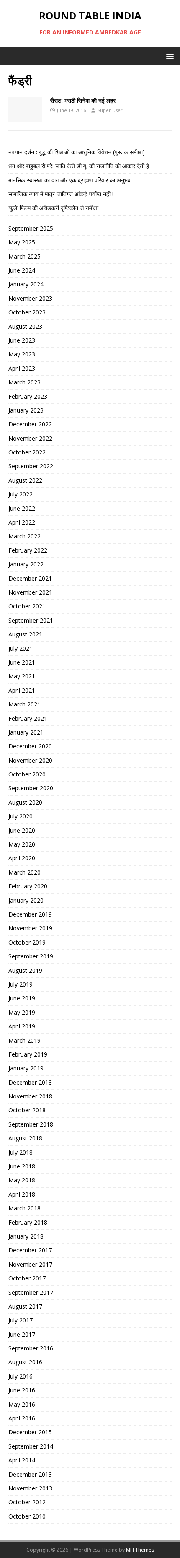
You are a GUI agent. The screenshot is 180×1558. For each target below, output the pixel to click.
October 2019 (27, 942)
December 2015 (30, 1432)
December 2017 (30, 1250)
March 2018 (24, 1208)
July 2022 (20, 494)
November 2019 (30, 928)
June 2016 (21, 1390)
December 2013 (30, 1474)
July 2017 (20, 1320)
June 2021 (21, 662)
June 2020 (21, 830)
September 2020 (30, 788)
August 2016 (25, 1362)
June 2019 (21, 998)
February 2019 (27, 1054)
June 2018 (21, 1166)
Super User (110, 110)
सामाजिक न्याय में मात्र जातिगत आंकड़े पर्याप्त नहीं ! (60, 194)
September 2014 (30, 1446)
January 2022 (26, 564)
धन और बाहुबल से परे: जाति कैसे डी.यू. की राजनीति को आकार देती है (78, 166)
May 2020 (21, 844)
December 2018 (30, 1082)
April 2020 (21, 858)
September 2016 (30, 1348)
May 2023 (21, 354)
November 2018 (30, 1096)
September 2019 (30, 956)
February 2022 (27, 550)
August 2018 (25, 1138)
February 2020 (27, 886)
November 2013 (30, 1488)
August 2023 (25, 326)
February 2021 (27, 718)
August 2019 (25, 970)
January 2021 (26, 732)
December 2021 (30, 578)
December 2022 (30, 424)
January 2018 (26, 1236)
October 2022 (27, 452)
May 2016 (21, 1404)
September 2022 (30, 466)
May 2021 (21, 676)
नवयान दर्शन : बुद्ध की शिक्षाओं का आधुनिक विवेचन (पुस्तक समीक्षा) (76, 152)
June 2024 (21, 270)
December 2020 (30, 746)
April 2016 (21, 1418)
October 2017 (27, 1278)
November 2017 (30, 1264)
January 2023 (26, 410)
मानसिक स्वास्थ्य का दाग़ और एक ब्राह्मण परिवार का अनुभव (69, 180)
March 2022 (24, 536)
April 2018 (21, 1194)
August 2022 (25, 480)
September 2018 (30, 1124)
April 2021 (21, 690)
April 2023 (21, 368)
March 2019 (24, 1040)
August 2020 (25, 802)
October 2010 (27, 1516)
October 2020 (27, 774)
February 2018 (27, 1222)
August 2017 (25, 1306)
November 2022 (30, 438)
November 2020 (30, 760)
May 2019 (21, 1012)
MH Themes (140, 1549)
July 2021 (20, 648)
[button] (168, 55)
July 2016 (20, 1376)
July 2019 (20, 984)
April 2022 (21, 522)
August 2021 (25, 634)
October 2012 (27, 1502)
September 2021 (30, 620)
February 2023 (27, 396)
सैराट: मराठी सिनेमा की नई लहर (83, 100)
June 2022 (21, 508)
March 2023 (24, 382)
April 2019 (21, 1026)
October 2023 (27, 312)
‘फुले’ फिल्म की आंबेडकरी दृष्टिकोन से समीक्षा (53, 208)
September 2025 (30, 228)
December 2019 (30, 914)
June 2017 (21, 1334)
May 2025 (21, 242)
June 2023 (21, 340)
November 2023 (30, 298)
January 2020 (26, 900)
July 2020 (20, 816)
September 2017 (30, 1292)
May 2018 (21, 1180)
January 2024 (26, 284)
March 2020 (24, 872)
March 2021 (24, 704)
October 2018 (27, 1110)
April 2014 (21, 1460)
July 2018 (20, 1152)
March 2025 (24, 256)
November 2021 (30, 592)
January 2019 (26, 1068)
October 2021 (27, 606)
